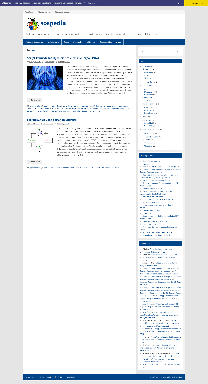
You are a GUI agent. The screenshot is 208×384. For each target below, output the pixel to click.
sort (89, 111)
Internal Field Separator (105, 106)
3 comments (35, 168)
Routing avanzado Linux (152, 161)
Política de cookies (43, 12)
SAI (129, 108)
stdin (112, 168)
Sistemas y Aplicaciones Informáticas (72, 111)
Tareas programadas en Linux (155, 221)
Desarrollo (77, 42)
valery (145, 329)
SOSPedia (91, 42)
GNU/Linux (149, 133)
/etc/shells (48, 168)
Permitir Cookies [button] (196, 3)
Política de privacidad (61, 12)
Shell (45, 111)
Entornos (148, 73)
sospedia (53, 23)
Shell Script (52, 111)
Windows (148, 146)
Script (29, 111)
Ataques (147, 120)
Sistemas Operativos (34, 42)
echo (57, 106)
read (79, 108)
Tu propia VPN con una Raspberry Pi (157, 232)
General (147, 108)
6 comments (35, 106)
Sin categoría (149, 113)
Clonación (147, 66)
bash (46, 106)
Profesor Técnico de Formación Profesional (54, 108)
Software (148, 95)
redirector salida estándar (114, 108)
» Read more (34, 100)
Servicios (148, 126)
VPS (146, 100)
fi (68, 106)
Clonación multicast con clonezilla (157, 235)
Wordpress (150, 82)
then (93, 111)
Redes (66, 42)
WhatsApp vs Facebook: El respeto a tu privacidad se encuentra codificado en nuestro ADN (159, 298)
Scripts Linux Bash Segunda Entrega (52, 119)
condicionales (68, 168)
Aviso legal (29, 12)
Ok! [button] (179, 3)
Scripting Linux (64, 62)
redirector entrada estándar (92, 108)
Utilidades (148, 97)
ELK (146, 89)
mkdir (88, 168)
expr (66, 106)
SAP (146, 76)
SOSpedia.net (148, 156)
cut (53, 106)
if (91, 106)
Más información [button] (89, 3)
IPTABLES (147, 213)
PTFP (74, 108)
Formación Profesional (79, 106)
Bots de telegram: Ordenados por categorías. (161, 167)
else (61, 106)
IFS (94, 106)
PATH (93, 168)
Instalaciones (53, 42)
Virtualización (149, 143)
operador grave (122, 106)
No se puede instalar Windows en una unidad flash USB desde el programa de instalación (159, 348)
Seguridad (148, 123)
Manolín (146, 359)
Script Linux (37, 111)
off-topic (147, 110)
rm (126, 108)
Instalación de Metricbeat (153, 197)
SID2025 (146, 164)
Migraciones (149, 92)
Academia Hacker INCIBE (153, 189)
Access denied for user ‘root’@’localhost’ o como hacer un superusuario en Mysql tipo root (160, 315)
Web (146, 78)
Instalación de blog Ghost (153, 224)
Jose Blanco (49, 62)
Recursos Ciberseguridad (110, 42)
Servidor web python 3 (152, 210)
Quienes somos (149, 104)
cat (50, 106)
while (98, 111)
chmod (59, 168)
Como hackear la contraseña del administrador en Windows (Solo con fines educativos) (158, 257)
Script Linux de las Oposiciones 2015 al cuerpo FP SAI (63, 58)
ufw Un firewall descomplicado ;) (156, 180)
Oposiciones (32, 108)
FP (89, 106)
